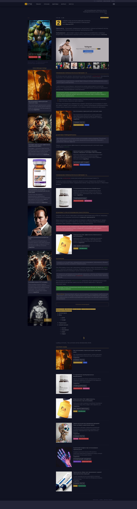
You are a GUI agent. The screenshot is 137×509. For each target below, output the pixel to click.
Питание (46, 4)
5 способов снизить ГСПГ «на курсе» (37, 282)
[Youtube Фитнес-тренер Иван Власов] (30, 504)
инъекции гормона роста (87, 217)
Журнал (63, 4)
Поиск (113, 1)
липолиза (104, 34)
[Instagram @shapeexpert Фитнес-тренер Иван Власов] (29, 504)
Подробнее (76, 119)
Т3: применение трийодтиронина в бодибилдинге (87, 188)
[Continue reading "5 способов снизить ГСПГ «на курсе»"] (39, 265)
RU (95, 1)
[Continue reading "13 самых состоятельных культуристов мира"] (39, 220)
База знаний (106, 1)
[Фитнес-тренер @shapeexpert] (82, 66)
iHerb (101, 499)
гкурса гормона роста (67, 96)
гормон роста (68, 309)
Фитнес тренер (108, 499)
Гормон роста (60, 28)
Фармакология (104, 17)
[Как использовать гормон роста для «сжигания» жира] (64, 120)
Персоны (95, 499)
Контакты (99, 1)
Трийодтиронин (60, 33)
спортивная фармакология (88, 309)
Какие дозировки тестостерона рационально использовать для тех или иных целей (39, 191)
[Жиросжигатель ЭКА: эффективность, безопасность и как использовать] (64, 244)
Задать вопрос (48, 320)
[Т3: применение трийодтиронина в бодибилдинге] (64, 198)
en (63, 17)
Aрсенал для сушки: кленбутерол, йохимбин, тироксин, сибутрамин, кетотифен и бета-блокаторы (87, 151)
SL (96, 1)
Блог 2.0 (71, 4)
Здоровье (55, 4)
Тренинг (38, 4)
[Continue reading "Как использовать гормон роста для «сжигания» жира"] (39, 84)
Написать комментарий (82, 304)
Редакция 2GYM (69, 24)
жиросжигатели (77, 309)
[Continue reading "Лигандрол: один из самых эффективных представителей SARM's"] (39, 128)
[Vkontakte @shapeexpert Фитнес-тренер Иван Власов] (26, 504)
